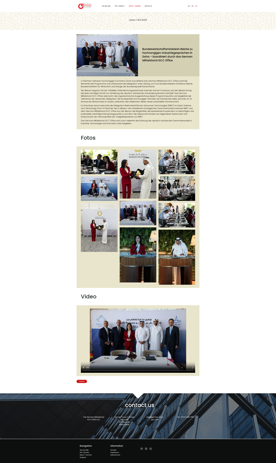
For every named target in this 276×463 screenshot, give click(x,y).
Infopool (83, 457)
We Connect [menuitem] (120, 6)
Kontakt (113, 450)
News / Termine (86, 455)
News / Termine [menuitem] (135, 6)
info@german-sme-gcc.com (155, 418)
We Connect (84, 452)
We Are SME (84, 450)
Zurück (81, 381)
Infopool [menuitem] (148, 6)
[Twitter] (142, 449)
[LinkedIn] (151, 449)
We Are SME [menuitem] (106, 6)
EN (192, 6)
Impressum (115, 452)
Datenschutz (115, 455)
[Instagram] (146, 449)
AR (189, 6)
